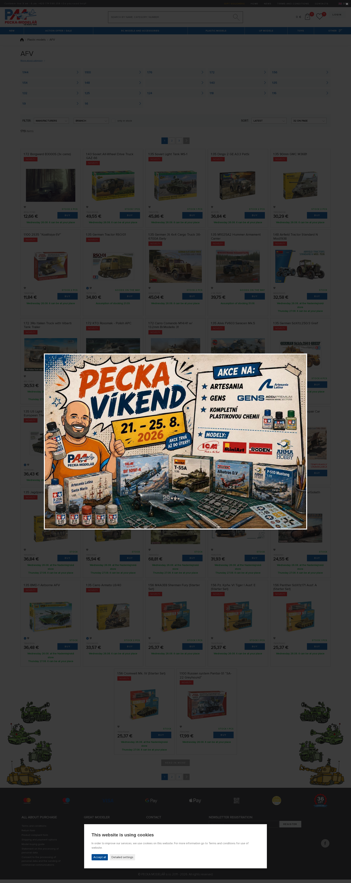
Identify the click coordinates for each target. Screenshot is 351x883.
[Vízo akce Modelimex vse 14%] (175, 441)
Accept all (99, 857)
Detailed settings (122, 857)
